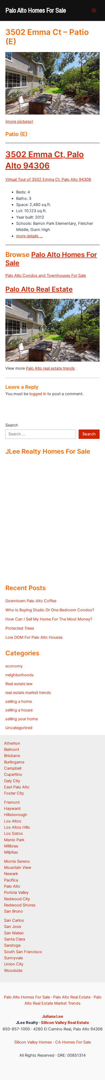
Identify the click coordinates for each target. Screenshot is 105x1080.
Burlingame (14, 762)
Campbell (12, 768)
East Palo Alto (16, 787)
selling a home (18, 701)
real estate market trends (28, 692)
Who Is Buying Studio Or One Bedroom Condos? (49, 610)
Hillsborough (15, 814)
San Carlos (14, 920)
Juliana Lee (52, 1016)
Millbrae (11, 846)
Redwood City (17, 899)
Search (11, 425)
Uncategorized (18, 727)
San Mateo (14, 933)
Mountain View (17, 867)
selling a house (19, 710)
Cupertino (13, 774)
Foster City (14, 793)
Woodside (13, 970)
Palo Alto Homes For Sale (35, 10)
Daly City (12, 780)
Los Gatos (13, 833)
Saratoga (12, 945)
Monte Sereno (17, 861)
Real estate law (19, 683)
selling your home (21, 719)
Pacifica (11, 880)
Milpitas (11, 852)
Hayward (12, 808)
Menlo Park (14, 839)
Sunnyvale (13, 958)
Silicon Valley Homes (33, 1042)
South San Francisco (23, 951)
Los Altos (12, 821)
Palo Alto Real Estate (39, 289)
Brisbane (12, 755)
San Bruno (13, 911)
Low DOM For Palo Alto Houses (34, 637)
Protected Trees (19, 628)
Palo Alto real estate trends (50, 368)
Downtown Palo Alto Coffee (30, 600)
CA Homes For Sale (73, 1042)
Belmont (11, 749)
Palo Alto (12, 886)
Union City (13, 964)
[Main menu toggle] (94, 10)
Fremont (12, 802)
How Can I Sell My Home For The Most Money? (48, 619)
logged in (37, 393)
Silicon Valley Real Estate (65, 1022)
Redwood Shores (20, 905)
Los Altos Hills (17, 827)
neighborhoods (19, 675)
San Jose (12, 926)
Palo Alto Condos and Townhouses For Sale (45, 275)
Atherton (12, 743)
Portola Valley (16, 892)
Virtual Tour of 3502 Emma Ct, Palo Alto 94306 (48, 179)
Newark (11, 873)
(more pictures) (19, 121)
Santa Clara (14, 939)
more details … (29, 236)
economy (14, 666)
